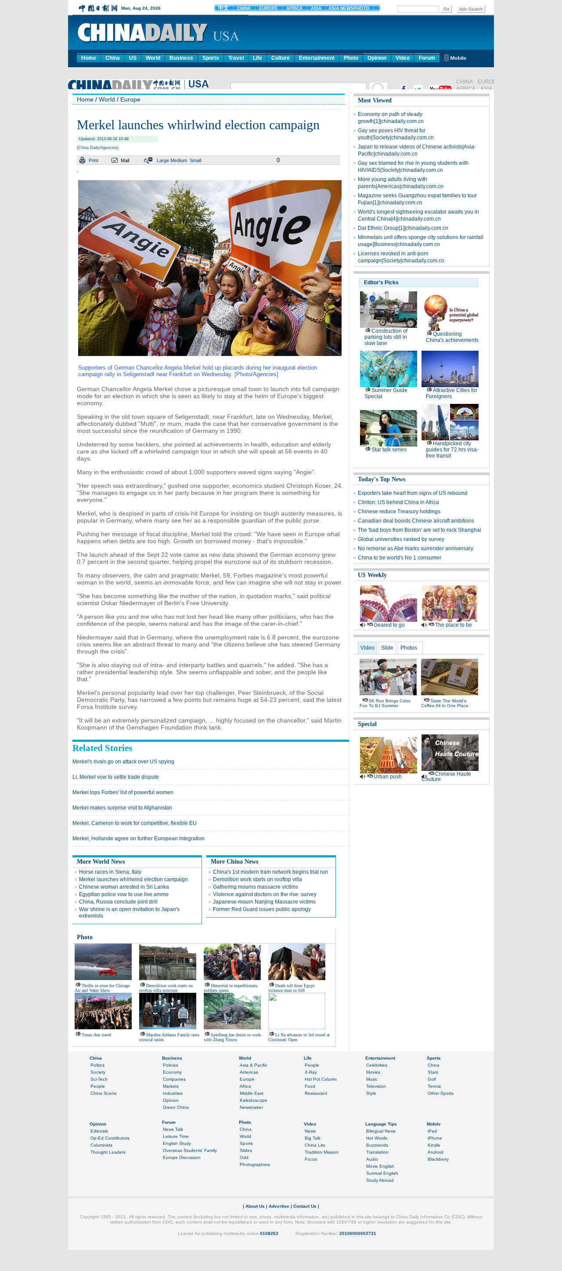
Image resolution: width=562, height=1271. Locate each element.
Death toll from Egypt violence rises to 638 (291, 988)
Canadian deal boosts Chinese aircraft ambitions (416, 521)
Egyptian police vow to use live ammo (124, 894)
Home (88, 58)
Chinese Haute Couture (446, 776)
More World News (101, 861)
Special (367, 724)
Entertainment (317, 58)
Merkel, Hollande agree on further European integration (138, 838)
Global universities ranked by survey (401, 539)
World (153, 58)
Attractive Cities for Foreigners (451, 393)
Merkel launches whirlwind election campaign (133, 879)
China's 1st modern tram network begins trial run (270, 872)
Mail (125, 160)
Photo (351, 58)
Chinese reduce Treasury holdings (399, 511)
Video (403, 58)
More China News (234, 861)
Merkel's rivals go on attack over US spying (123, 762)
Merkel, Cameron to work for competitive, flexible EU (134, 823)
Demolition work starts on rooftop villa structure (166, 988)
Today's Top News (381, 479)
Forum (427, 58)
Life (257, 58)
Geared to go (389, 625)
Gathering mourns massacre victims (255, 887)
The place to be (453, 625)
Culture (280, 58)
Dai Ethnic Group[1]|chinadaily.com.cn (403, 228)
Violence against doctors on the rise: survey (265, 894)
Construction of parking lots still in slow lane (385, 337)
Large (163, 160)
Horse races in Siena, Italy (110, 872)
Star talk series (389, 450)
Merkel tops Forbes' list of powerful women (122, 792)
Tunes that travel (96, 1034)
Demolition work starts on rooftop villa (257, 879)
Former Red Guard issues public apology (262, 909)
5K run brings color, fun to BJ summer (385, 703)
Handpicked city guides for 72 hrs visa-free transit (452, 449)
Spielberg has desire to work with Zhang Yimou (232, 1037)
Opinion (376, 58)
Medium (178, 160)
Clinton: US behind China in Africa (398, 502)
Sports (210, 58)
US (133, 58)
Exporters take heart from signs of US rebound (413, 493)
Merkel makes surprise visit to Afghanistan (122, 808)
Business (181, 58)
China (112, 58)
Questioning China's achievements (452, 337)
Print (93, 160)
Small (195, 160)
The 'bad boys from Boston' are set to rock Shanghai (419, 530)
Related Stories (102, 748)
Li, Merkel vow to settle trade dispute (115, 777)
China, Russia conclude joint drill (118, 902)
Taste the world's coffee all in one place (444, 703)
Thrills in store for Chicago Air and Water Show (102, 988)
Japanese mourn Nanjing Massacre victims (264, 902)
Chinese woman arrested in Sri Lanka (124, 887)
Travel (236, 58)
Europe (130, 99)
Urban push (388, 776)
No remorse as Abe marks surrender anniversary (415, 548)
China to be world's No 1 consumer (399, 558)
